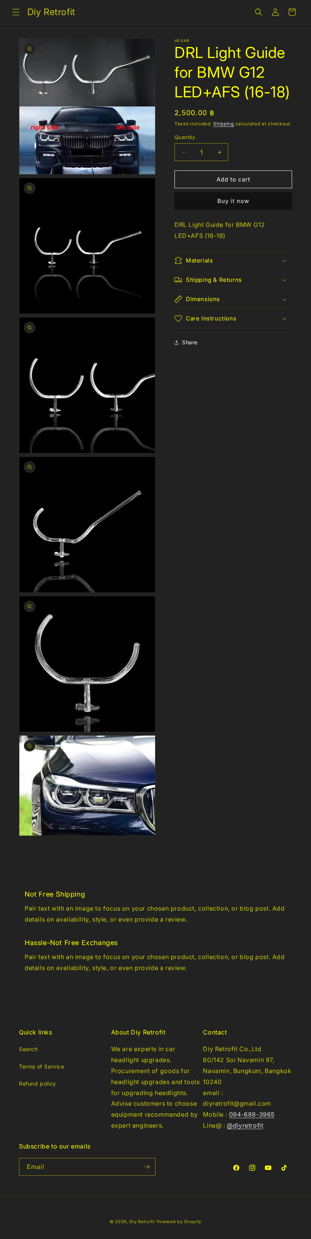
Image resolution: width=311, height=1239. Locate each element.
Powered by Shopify (179, 1221)
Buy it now (233, 201)
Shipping (223, 124)
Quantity (184, 137)
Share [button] (190, 342)
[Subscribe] (146, 1167)
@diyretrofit (245, 1125)
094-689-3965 (252, 1114)
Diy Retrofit (142, 1221)
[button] (16, 12)
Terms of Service (41, 1066)
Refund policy (37, 1083)
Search (28, 1049)
